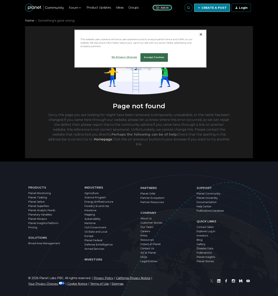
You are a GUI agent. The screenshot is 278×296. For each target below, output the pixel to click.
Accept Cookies (154, 57)
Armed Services (94, 248)
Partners (148, 188)
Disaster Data (205, 248)
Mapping (89, 214)
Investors (93, 259)
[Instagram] (233, 281)
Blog (199, 239)
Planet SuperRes (38, 206)
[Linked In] (218, 281)
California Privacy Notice (133, 278)
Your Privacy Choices (43, 284)
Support (204, 188)
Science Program (95, 197)
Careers (145, 231)
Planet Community (208, 193)
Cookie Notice (77, 284)
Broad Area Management (44, 243)
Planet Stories (205, 261)
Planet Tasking (37, 197)
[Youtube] (248, 281)
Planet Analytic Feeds (41, 210)
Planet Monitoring (39, 193)
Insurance (90, 210)
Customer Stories (151, 222)
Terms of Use (99, 284)
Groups (133, 7)
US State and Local (95, 231)
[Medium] (240, 281)
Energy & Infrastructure (98, 201)
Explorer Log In (206, 231)
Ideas (120, 7)
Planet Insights (206, 256)
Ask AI (165, 7)
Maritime (90, 223)
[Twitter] (211, 281)
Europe (88, 235)
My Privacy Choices (124, 57)
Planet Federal (93, 240)
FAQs (143, 256)
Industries (93, 187)
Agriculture (91, 193)
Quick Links (206, 221)
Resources (147, 239)
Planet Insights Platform (43, 223)
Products (37, 187)
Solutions (37, 238)
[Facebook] (226, 281)
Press (143, 235)
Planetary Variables (40, 214)
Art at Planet (148, 252)
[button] (212, 8)
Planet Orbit (147, 193)
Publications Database (210, 210)
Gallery (201, 244)
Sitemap (118, 284)
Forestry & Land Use (96, 206)
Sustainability (92, 218)
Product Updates (98, 7)
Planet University (207, 197)
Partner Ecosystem (152, 197)
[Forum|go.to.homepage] (44, 8)
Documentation (207, 202)
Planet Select (36, 201)
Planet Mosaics (37, 218)
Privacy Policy (103, 278)
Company (148, 213)
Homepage (103, 139)
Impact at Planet (150, 244)
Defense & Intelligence (98, 244)
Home (29, 20)
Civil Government (95, 227)
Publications (204, 252)
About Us (146, 218)
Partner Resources (152, 202)
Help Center (204, 206)
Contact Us (147, 248)
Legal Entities (148, 261)
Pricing (32, 227)
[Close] (200, 34)
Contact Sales (205, 227)
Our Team (146, 227)
